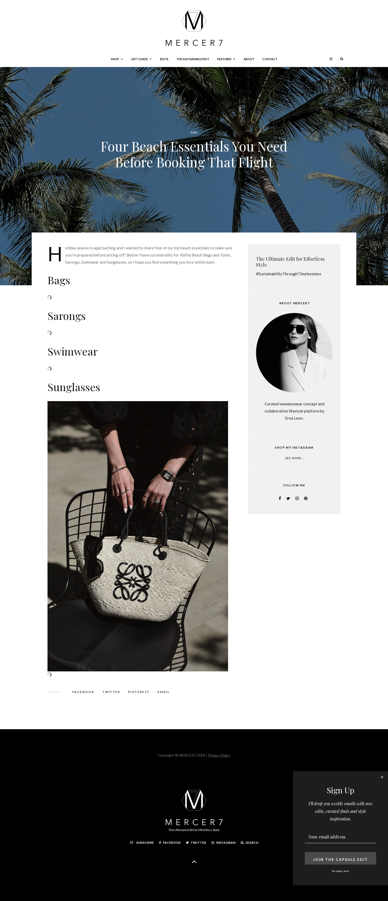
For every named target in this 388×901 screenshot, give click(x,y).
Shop (115, 59)
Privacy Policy (219, 755)
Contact (269, 59)
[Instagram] (331, 59)
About (249, 59)
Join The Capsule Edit (340, 859)
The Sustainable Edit (192, 59)
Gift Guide (139, 59)
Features (224, 59)
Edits (164, 59)
